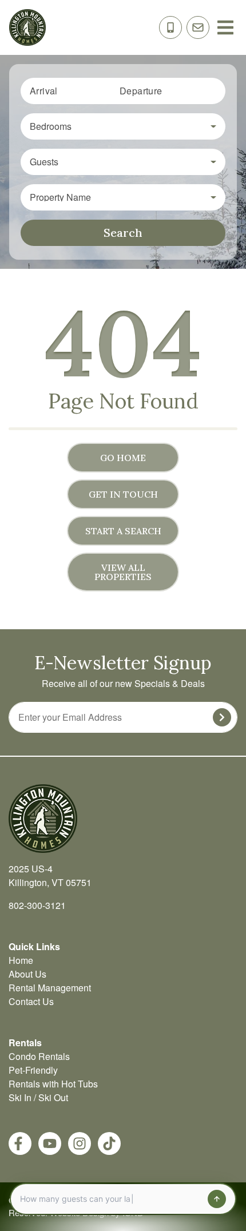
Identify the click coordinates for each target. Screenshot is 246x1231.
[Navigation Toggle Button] (225, 27)
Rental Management (50, 987)
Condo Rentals (39, 1056)
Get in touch (123, 494)
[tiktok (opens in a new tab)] (109, 1143)
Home (21, 960)
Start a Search (123, 531)
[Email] (198, 27)
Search (123, 232)
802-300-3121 (37, 905)
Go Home (123, 457)
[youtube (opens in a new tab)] (49, 1143)
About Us (27, 973)
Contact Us (31, 1001)
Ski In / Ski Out (38, 1097)
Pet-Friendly (33, 1070)
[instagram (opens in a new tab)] (79, 1143)
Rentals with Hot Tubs (53, 1083)
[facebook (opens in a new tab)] (20, 1143)
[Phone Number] (170, 27)
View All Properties (123, 572)
